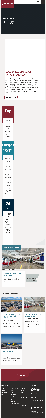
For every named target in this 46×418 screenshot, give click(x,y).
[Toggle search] (43, 2)
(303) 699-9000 (34, 397)
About (3, 388)
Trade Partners (23, 402)
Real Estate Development (13, 398)
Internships (23, 399)
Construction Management (13, 395)
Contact (23, 405)
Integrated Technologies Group (15, 402)
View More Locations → (38, 401)
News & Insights (4, 399)
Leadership (3, 390)
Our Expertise (15, 388)
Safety (2, 394)
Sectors (22, 390)
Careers (23, 395)
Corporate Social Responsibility (4, 397)
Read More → (8, 284)
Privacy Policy (41, 412)
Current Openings (24, 397)
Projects (22, 392)
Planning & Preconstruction (14, 391)
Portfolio (24, 388)
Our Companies (4, 392)
